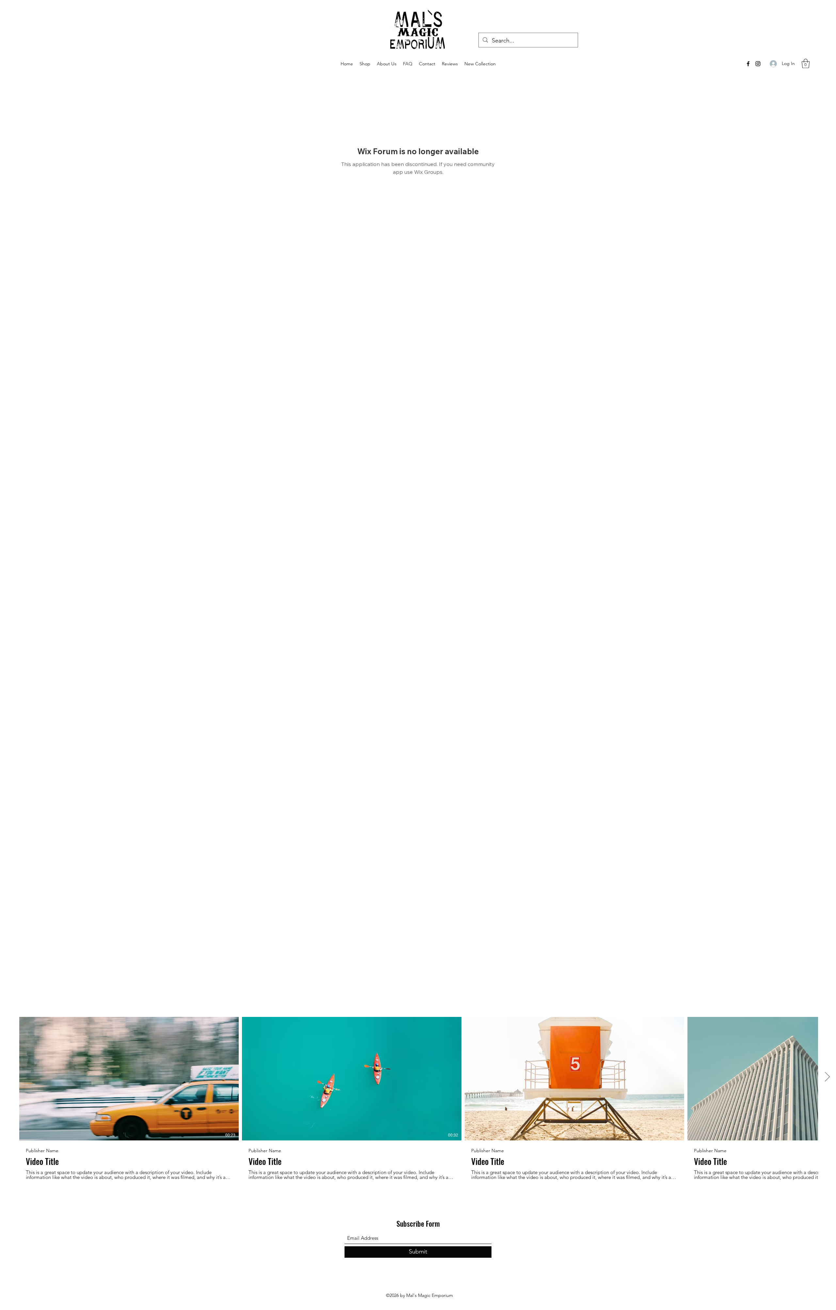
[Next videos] (827, 1077)
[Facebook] (748, 63)
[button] (806, 63)
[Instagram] (758, 63)
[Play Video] (129, 1078)
